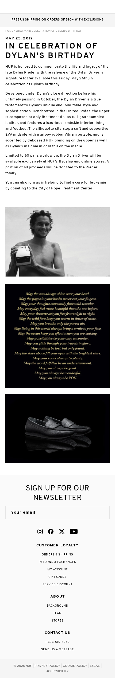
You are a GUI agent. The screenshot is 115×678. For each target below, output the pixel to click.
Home (9, 31)
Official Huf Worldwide (17, 6)
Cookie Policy (75, 666)
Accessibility (57, 671)
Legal (95, 666)
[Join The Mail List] (100, 512)
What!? (21, 31)
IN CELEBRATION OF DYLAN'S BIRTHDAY (55, 31)
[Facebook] (50, 531)
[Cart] (95, 6)
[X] (61, 531)
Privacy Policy (47, 666)
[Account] (85, 6)
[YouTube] (73, 531)
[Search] (74, 6)
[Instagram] (40, 531)
